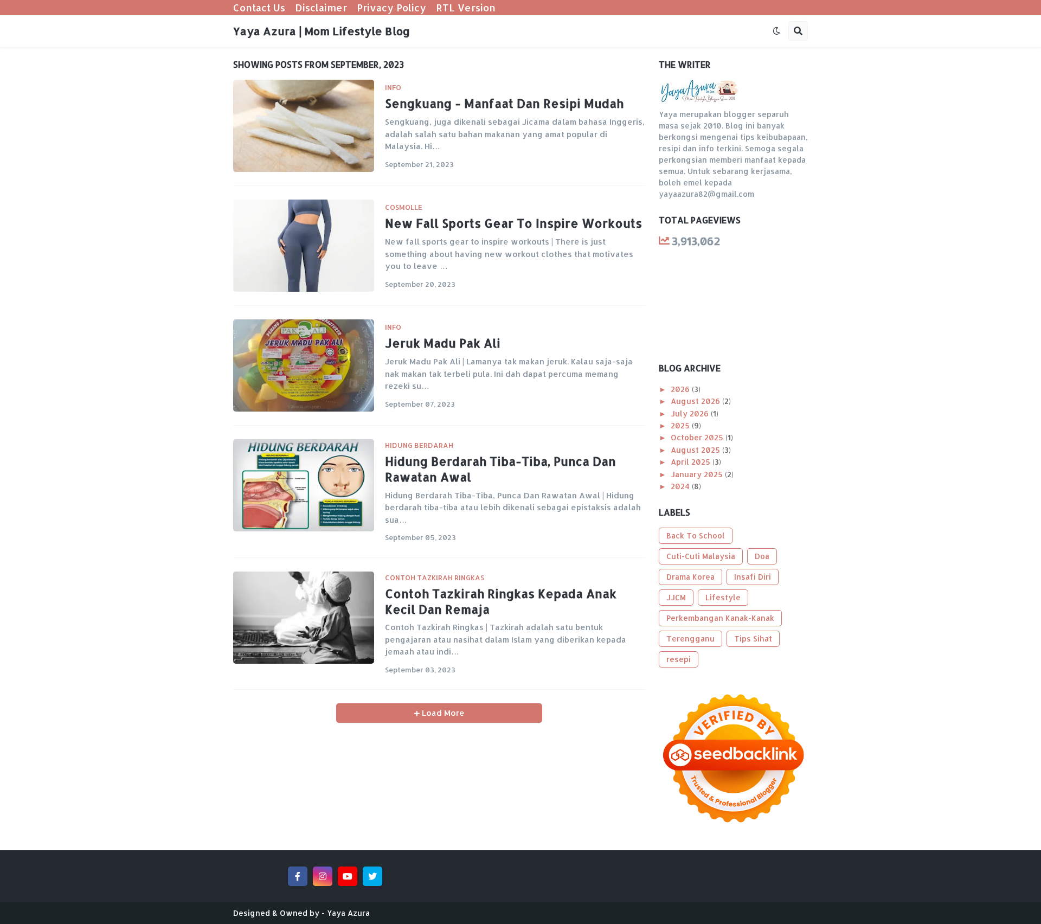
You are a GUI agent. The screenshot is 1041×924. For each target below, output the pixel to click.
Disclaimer (321, 7)
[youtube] (347, 876)
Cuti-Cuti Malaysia (700, 556)
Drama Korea (690, 576)
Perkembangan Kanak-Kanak (720, 618)
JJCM (676, 597)
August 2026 (696, 401)
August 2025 (696, 449)
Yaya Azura (348, 912)
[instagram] (322, 876)
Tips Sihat (753, 638)
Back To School (695, 535)
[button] (776, 31)
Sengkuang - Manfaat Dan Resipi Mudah (504, 103)
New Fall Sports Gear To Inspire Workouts (513, 222)
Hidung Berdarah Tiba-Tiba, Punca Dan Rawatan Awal (500, 468)
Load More (442, 713)
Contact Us (259, 7)
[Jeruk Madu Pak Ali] (303, 365)
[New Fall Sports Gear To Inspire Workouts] (303, 246)
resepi (678, 659)
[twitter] (372, 876)
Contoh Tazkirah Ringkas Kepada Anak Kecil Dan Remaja (500, 601)
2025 (681, 425)
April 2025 (691, 461)
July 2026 (691, 413)
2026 (681, 389)
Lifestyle (723, 597)
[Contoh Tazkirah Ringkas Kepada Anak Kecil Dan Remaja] (303, 618)
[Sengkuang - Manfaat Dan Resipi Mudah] (303, 126)
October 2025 (698, 437)
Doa (762, 556)
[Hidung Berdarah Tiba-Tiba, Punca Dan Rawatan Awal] (303, 485)
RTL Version (466, 7)
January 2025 (698, 474)
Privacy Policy (391, 7)
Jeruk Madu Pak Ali (442, 342)
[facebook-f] (297, 876)
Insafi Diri (752, 576)
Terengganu (690, 638)
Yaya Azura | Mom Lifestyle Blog (321, 31)
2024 (681, 486)
